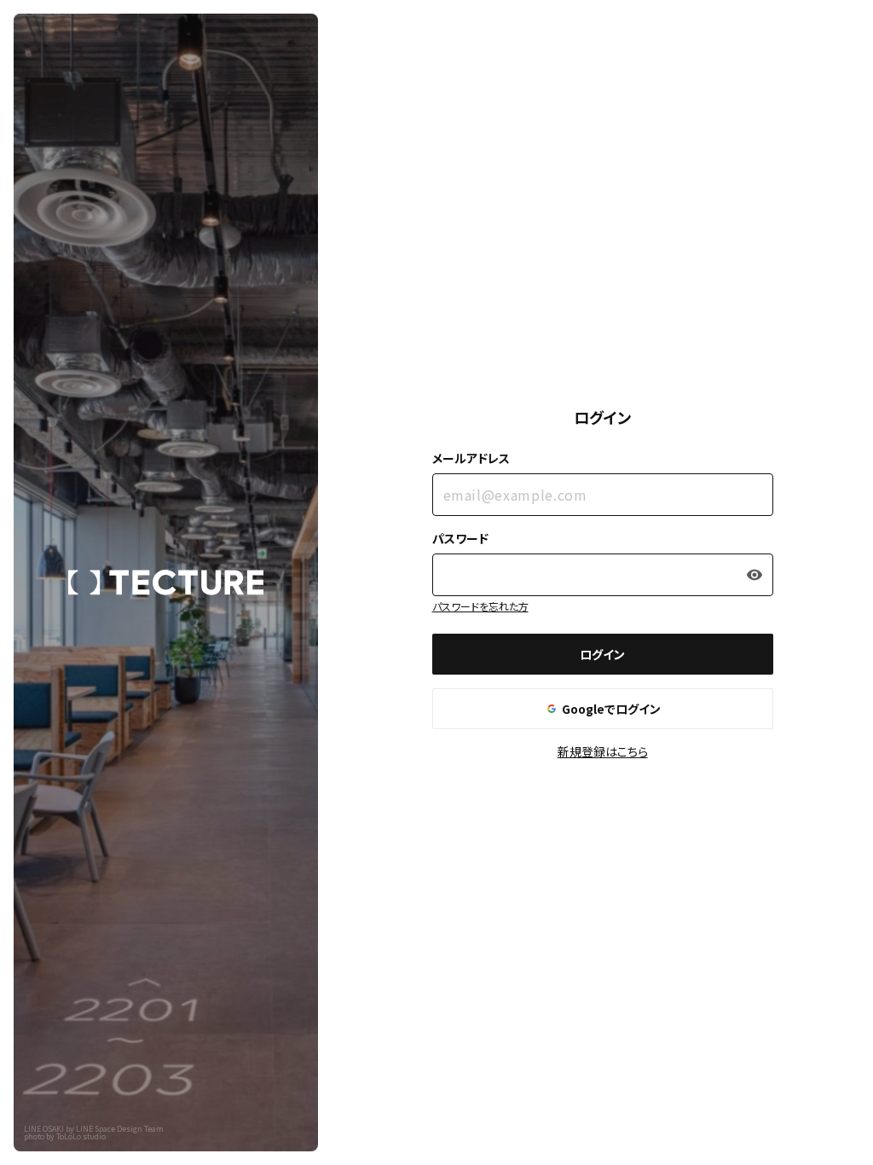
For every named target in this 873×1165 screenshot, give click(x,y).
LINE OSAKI (44, 1128)
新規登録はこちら (603, 751)
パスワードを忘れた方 (480, 606)
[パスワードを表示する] (754, 575)
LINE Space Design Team (120, 1128)
